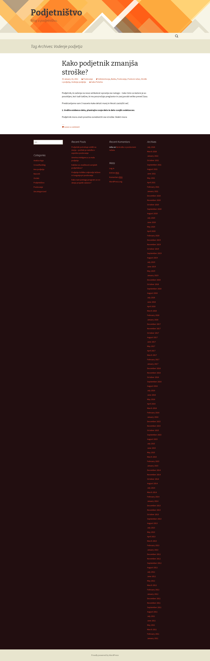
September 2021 (154, 164)
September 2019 (154, 253)
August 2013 (152, 523)
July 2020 (151, 218)
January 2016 (152, 417)
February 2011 (153, 634)
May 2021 (151, 178)
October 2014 (153, 479)
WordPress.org (115, 181)
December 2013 (154, 505)
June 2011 (151, 620)
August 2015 (152, 439)
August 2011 (152, 611)
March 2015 (152, 457)
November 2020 (154, 200)
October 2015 (153, 430)
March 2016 (152, 408)
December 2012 (154, 554)
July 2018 (151, 297)
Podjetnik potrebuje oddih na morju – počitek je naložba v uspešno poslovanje (83, 150)
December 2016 (154, 368)
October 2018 (153, 284)
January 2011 (152, 638)
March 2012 (152, 585)
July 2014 (151, 488)
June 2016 (151, 395)
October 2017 (153, 333)
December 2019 (154, 240)
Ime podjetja (39, 169)
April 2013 (151, 536)
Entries (114, 172)
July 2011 (151, 616)
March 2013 (152, 541)
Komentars (116, 177)
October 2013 (153, 514)
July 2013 (151, 527)
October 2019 (153, 249)
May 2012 (151, 580)
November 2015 (154, 426)
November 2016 (154, 372)
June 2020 (151, 222)
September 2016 (154, 381)
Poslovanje (38, 187)
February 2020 (153, 235)
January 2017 (152, 364)
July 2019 (151, 262)
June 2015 (151, 448)
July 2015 (151, 443)
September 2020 (154, 209)
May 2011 (151, 625)
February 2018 (153, 315)
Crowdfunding (40, 165)
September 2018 (154, 288)
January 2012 (152, 594)
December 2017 (154, 324)
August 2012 (152, 567)
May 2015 (151, 452)
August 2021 (152, 169)
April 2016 (151, 403)
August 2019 (152, 257)
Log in (111, 168)
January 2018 (152, 319)
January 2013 (152, 550)
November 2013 (154, 510)
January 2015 (152, 465)
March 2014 (152, 492)
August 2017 (152, 337)
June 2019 (151, 266)
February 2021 (153, 187)
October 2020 (153, 204)
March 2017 (152, 355)
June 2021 (151, 173)
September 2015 (154, 434)
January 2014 (152, 501)
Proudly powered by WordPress (105, 655)
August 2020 (152, 213)
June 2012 (151, 576)
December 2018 (154, 280)
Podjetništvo (39, 182)
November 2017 (154, 328)
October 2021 (153, 160)
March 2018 (152, 311)
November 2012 (154, 558)
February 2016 (153, 412)
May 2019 (151, 271)
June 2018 (151, 302)
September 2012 (154, 563)
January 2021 (152, 191)
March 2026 (152, 151)
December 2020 (154, 195)
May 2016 (151, 399)
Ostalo (36, 178)
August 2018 (152, 293)
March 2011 (152, 629)
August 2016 (152, 386)
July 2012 (151, 572)
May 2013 (151, 532)
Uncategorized (40, 191)
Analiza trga (39, 160)
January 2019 (152, 275)
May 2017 (151, 346)
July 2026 (151, 147)
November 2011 (154, 603)
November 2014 (154, 474)
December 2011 (154, 598)
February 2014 (153, 496)
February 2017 (153, 359)
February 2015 (153, 461)
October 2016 (153, 377)
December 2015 (154, 421)
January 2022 (152, 156)
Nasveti (37, 173)
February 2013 (153, 545)
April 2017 (151, 350)
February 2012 (153, 589)
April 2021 (151, 182)
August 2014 (152, 483)
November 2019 (154, 244)
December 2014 (154, 470)
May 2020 (151, 226)
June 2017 (151, 341)
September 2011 (154, 607)
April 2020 (151, 231)
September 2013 (154, 519)
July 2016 (151, 390)
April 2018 (151, 306)
